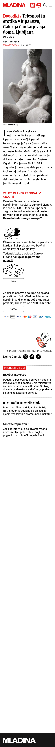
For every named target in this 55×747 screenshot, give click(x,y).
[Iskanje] (44, 5)
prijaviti (8, 260)
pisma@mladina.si (43, 351)
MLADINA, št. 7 (10, 44)
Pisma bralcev (13, 351)
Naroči (13, 308)
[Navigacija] (50, 5)
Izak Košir (14, 41)
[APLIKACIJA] (32, 5)
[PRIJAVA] (38, 5)
